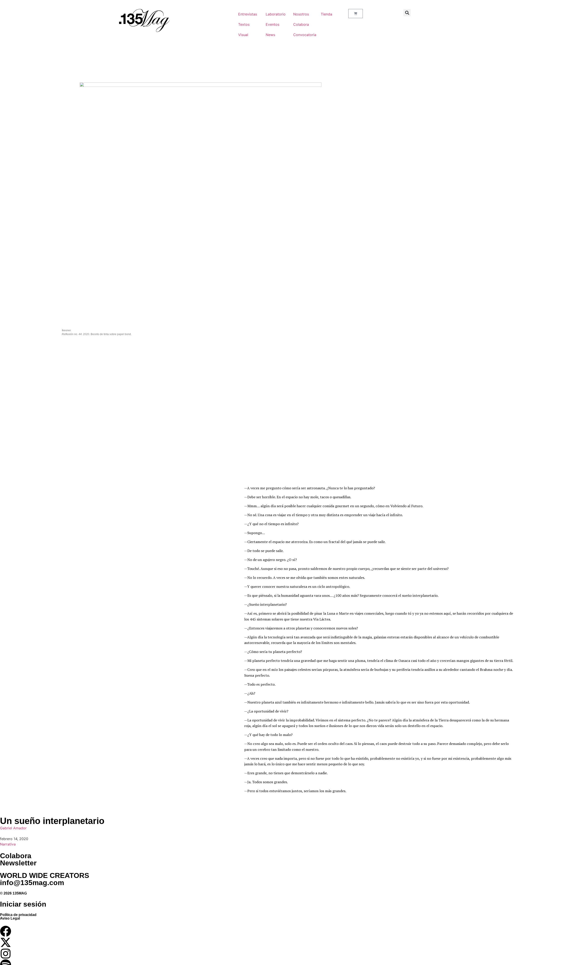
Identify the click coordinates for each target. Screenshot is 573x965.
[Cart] (355, 13)
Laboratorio (275, 14)
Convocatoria (302, 34)
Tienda (326, 14)
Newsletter (18, 863)
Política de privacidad (18, 915)
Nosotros (301, 14)
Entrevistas (247, 14)
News (270, 34)
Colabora (301, 24)
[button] (407, 12)
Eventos (272, 24)
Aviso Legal (10, 918)
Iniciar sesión (23, 904)
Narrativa (8, 844)
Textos (244, 24)
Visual (243, 34)
